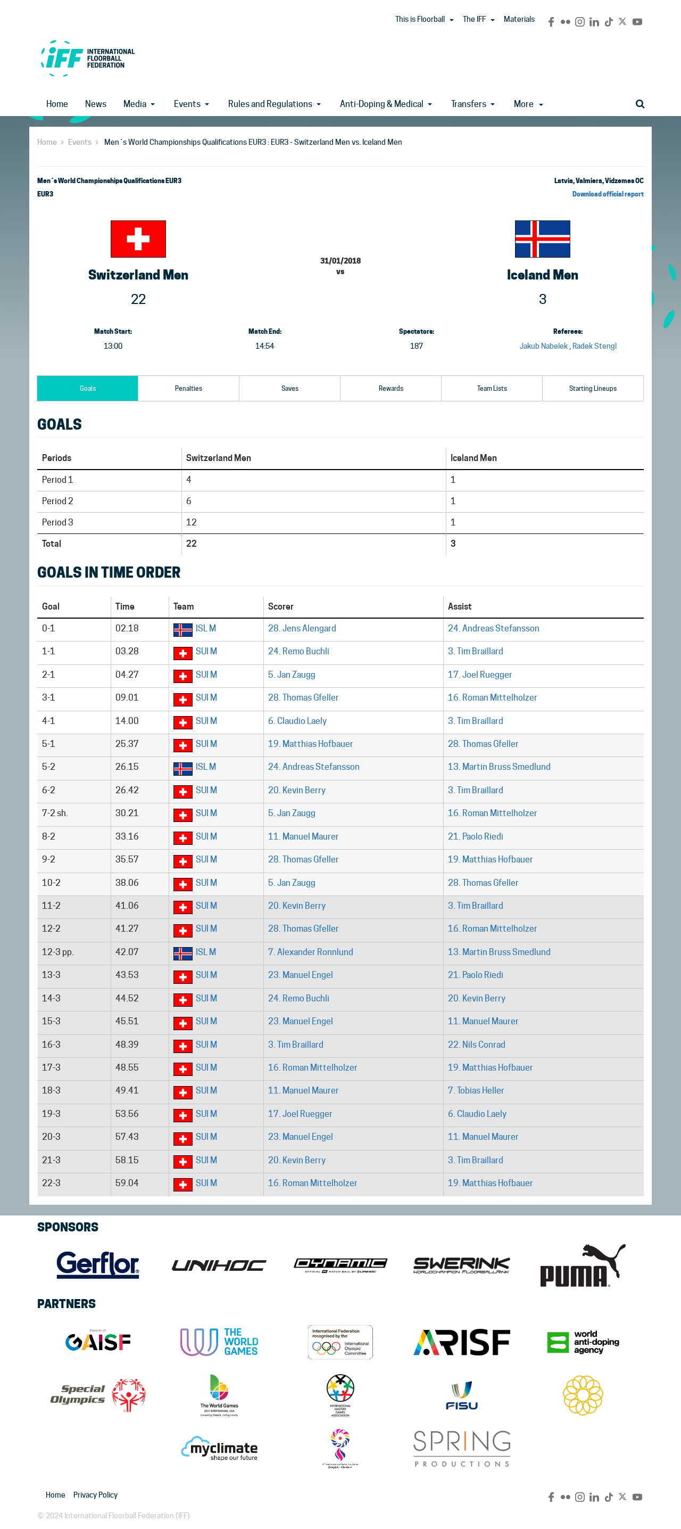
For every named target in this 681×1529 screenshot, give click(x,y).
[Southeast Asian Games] (583, 1395)
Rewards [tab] (391, 388)
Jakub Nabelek (544, 346)
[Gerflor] (98, 1265)
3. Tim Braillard (475, 651)
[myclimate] (219, 1448)
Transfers (468, 104)
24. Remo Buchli (298, 651)
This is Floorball (420, 19)
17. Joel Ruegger (480, 675)
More (524, 104)
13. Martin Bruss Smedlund (499, 767)
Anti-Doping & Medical (381, 104)
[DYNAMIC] (340, 1265)
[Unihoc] (219, 1265)
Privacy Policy (95, 1495)
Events (187, 104)
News (95, 104)
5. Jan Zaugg (291, 675)
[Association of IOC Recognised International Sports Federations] (461, 1342)
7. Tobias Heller (476, 1091)
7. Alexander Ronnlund (310, 952)
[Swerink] (461, 1265)
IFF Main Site (87, 58)
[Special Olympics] (98, 1395)
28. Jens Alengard (302, 628)
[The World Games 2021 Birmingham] (219, 1395)
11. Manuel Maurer (303, 837)
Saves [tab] (289, 388)
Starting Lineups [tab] (593, 388)
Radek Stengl (594, 346)
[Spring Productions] (461, 1448)
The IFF (474, 19)
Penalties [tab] (188, 388)
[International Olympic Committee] (340, 1342)
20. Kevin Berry (297, 790)
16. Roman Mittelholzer (492, 698)
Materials (519, 19)
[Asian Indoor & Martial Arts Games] (340, 1448)
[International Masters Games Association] (340, 1395)
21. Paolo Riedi (475, 837)
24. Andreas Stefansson (493, 628)
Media (134, 104)
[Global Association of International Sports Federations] (98, 1342)
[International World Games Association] (219, 1342)
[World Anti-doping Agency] (583, 1342)
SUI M (206, 651)
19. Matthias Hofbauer (310, 744)
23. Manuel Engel (300, 975)
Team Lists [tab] (492, 388)
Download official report (608, 194)
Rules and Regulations (270, 104)
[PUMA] (583, 1265)
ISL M (206, 628)
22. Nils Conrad (476, 1045)
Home (57, 104)
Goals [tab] (88, 388)
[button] (452, 20)
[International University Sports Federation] (461, 1395)
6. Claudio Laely (297, 721)
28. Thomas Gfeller (303, 698)
